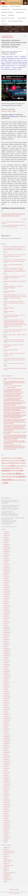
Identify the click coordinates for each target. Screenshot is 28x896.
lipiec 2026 (5, 533)
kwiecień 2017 (6, 728)
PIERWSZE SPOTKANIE (9, 311)
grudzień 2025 (6, 544)
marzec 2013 (6, 816)
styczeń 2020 (6, 669)
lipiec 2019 (5, 680)
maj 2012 (5, 834)
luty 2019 (5, 689)
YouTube (9, 111)
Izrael (12, 465)
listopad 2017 (6, 716)
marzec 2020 (6, 666)
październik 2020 (7, 653)
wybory (17, 479)
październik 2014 (7, 782)
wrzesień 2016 (6, 741)
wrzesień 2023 (6, 592)
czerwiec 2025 (6, 555)
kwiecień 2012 (6, 836)
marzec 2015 (6, 773)
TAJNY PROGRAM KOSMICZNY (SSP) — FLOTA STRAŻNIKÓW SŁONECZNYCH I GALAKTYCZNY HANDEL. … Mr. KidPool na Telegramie (15, 296)
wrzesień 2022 (6, 612)
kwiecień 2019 (6, 685)
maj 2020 (5, 662)
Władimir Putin (22, 479)
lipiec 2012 (5, 831)
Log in (18, 893)
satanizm (22, 473)
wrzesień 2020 (6, 655)
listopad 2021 (6, 630)
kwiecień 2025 (6, 558)
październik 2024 (7, 569)
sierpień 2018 (6, 700)
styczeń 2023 (6, 605)
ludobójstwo (5, 470)
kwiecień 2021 (6, 642)
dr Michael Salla (22, 225)
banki (16, 458)
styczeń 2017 (6, 734)
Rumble (14, 111)
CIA (19, 460)
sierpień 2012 (6, 829)
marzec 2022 (6, 623)
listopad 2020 (6, 651)
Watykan (14, 479)
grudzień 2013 (6, 800)
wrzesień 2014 (6, 784)
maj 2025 (5, 556)
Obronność (6, 863)
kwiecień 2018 (6, 707)
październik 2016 (7, 739)
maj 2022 (5, 619)
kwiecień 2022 (6, 621)
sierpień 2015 (6, 764)
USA (9, 479)
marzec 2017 (6, 730)
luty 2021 (5, 646)
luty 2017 (5, 732)
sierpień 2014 (6, 786)
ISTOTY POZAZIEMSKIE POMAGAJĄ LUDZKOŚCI (15, 368)
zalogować (8, 238)
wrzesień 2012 (6, 827)
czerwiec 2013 (6, 811)
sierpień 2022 (6, 614)
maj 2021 (5, 641)
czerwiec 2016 (6, 746)
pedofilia (3, 473)
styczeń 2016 (6, 755)
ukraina (4, 480)
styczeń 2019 (6, 691)
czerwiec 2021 (6, 639)
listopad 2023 (6, 589)
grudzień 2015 (6, 757)
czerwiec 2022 (6, 617)
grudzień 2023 (6, 587)
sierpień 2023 (6, 594)
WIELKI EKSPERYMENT (9, 291)
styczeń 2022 (6, 626)
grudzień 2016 (6, 736)
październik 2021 (7, 632)
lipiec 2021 (5, 637)
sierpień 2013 (6, 807)
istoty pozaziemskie (5, 226)
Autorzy (5, 29)
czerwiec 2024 (6, 576)
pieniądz (7, 473)
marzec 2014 (6, 795)
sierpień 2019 (6, 678)
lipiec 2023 (5, 596)
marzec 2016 (6, 752)
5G (9, 458)
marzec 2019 (6, 687)
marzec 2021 (6, 644)
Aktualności (6, 847)
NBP (14, 470)
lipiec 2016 (5, 745)
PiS (10, 473)
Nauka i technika (6, 861)
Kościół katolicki (16, 468)
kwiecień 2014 (6, 793)
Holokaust (24, 463)
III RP (2, 465)
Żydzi (6, 483)
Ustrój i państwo (6, 879)
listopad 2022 (6, 608)
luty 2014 (5, 797)
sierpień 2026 (6, 531)
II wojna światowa (7, 465)
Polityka (5, 867)
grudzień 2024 (6, 565)
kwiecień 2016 (6, 750)
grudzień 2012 (6, 822)
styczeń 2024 (6, 585)
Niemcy (17, 470)
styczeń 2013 (6, 820)
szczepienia (12, 476)
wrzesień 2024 (6, 571)
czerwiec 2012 (6, 832)
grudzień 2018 (6, 693)
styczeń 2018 (6, 712)
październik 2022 (7, 610)
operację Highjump (13, 226)
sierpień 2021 (6, 635)
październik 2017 (7, 718)
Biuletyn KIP (6, 849)
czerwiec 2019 (6, 682)
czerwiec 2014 (6, 789)
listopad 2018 (6, 694)
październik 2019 (7, 675)
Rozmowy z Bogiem (7, 378)
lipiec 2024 (5, 574)
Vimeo (4, 111)
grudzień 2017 (6, 714)
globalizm (19, 463)
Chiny (16, 460)
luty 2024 (5, 583)
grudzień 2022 (6, 607)
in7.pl (15, 893)
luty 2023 (5, 603)
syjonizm (3, 476)
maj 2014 (5, 791)
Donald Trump (12, 463)
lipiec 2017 (5, 723)
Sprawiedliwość (6, 874)
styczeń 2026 (6, 542)
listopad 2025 (6, 546)
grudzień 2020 (6, 650)
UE (25, 476)
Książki (23, 29)
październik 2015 (7, 761)
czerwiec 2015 (6, 768)
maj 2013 (5, 813)
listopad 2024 (6, 567)
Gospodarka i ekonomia (8, 852)
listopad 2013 (6, 802)
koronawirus (8, 468)
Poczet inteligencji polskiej (8, 865)
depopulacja (5, 463)
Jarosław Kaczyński (18, 465)
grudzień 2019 (6, 671)
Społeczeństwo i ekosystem (8, 872)
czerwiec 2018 (6, 703)
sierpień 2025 (6, 551)
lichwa (21, 468)
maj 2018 (5, 705)
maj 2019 (5, 684)
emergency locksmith (7, 419)
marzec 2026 (6, 540)
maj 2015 (5, 770)
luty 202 (5, 841)
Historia (5, 854)
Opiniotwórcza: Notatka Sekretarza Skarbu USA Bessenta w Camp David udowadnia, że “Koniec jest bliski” (14, 303)
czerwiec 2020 (6, 660)
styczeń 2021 (6, 648)
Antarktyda (10, 225)
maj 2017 (5, 727)
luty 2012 (5, 840)
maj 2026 (5, 537)
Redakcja (5, 870)
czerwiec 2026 (6, 535)
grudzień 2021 (6, 628)
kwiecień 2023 (6, 601)
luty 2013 (5, 818)
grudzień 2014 (6, 779)
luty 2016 (5, 754)
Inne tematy (6, 856)
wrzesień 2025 (6, 549)
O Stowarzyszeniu (19, 26)
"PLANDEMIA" (4, 458)
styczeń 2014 (6, 798)
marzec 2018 (6, 709)
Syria (7, 476)
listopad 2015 (6, 759)
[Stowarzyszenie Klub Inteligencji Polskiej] (14, 4)
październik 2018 (7, 696)
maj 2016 (5, 748)
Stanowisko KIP (14, 29)
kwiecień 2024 (6, 580)
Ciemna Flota (15, 225)
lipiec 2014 (5, 788)
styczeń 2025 (6, 564)
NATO (11, 470)
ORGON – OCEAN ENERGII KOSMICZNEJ (13, 264)
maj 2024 (5, 578)
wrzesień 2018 (6, 698)
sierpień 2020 (6, 657)
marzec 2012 (6, 838)
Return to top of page (14, 889)
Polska (13, 473)
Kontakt (17, 31)
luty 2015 (5, 775)
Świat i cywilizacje (7, 877)
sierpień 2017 (6, 721)
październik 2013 (7, 804)
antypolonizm (12, 458)
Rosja (18, 473)
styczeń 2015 (6, 777)
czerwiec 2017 (6, 725)
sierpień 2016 (6, 743)
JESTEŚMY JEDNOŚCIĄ (9, 308)
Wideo (10, 31)
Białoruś (7, 460)
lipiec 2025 (5, 553)
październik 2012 (7, 825)
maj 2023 (5, 599)
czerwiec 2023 (6, 598)
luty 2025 (5, 562)
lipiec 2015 (5, 766)
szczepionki (20, 476)
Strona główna (8, 26)
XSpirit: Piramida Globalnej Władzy (11, 349)
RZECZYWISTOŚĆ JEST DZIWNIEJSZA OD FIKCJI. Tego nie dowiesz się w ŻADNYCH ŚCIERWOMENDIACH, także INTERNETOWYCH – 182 (15, 409)
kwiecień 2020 (6, 664)
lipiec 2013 (5, 809)
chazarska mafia (12, 460)
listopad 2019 (6, 673)
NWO (21, 470)
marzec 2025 (6, 560)
